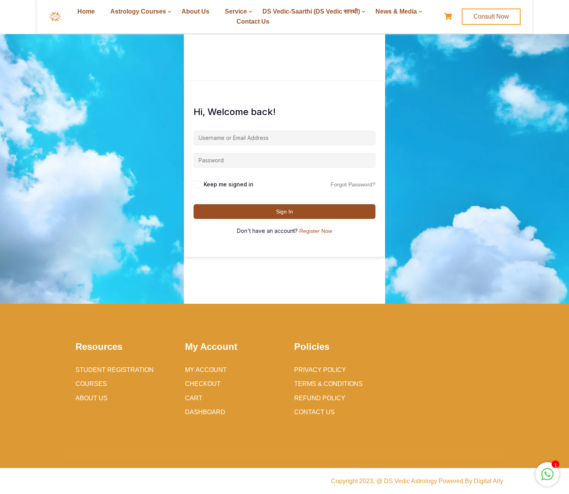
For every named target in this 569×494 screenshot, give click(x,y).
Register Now (315, 231)
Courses (91, 383)
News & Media (396, 11)
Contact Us (253, 21)
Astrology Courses (138, 11)
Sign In (284, 211)
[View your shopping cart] (449, 16)
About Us (195, 11)
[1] (547, 478)
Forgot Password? (353, 184)
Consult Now (491, 16)
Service (236, 11)
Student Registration (114, 370)
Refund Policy (319, 398)
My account (206, 370)
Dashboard (205, 412)
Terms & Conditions (328, 383)
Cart (193, 398)
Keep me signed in (229, 184)
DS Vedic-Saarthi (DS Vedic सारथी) (311, 11)
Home (86, 11)
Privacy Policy (320, 370)
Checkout (203, 383)
